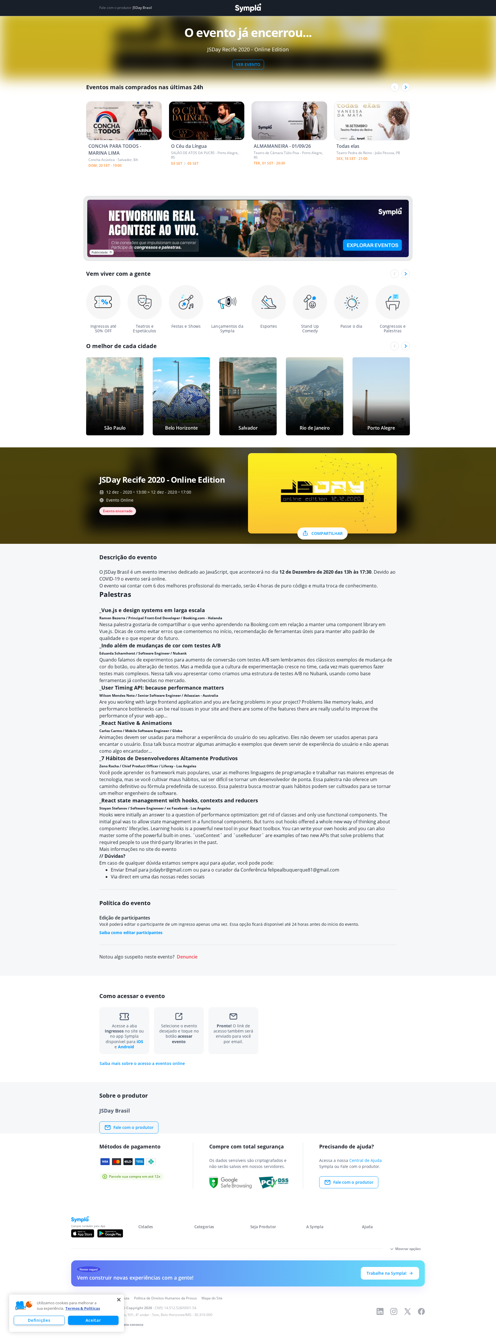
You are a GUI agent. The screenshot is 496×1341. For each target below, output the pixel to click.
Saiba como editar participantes (130, 932)
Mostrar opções (408, 1248)
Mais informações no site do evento (138, 849)
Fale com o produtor (133, 1127)
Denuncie (187, 957)
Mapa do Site (212, 1298)
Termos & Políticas (82, 1308)
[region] (66, 1313)
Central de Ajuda (365, 1160)
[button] (24, 1306)
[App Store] (82, 1233)
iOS (140, 1041)
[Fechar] (119, 1299)
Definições (39, 1320)
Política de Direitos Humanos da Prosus (165, 1298)
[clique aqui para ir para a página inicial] (248, 7)
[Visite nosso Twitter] (407, 1311)
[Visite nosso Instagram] (393, 1311)
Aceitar (93, 1320)
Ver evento (248, 64)
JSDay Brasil (142, 8)
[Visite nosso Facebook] (421, 1311)
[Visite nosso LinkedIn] (380, 1311)
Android (126, 1046)
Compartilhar (327, 533)
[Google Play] (110, 1233)
